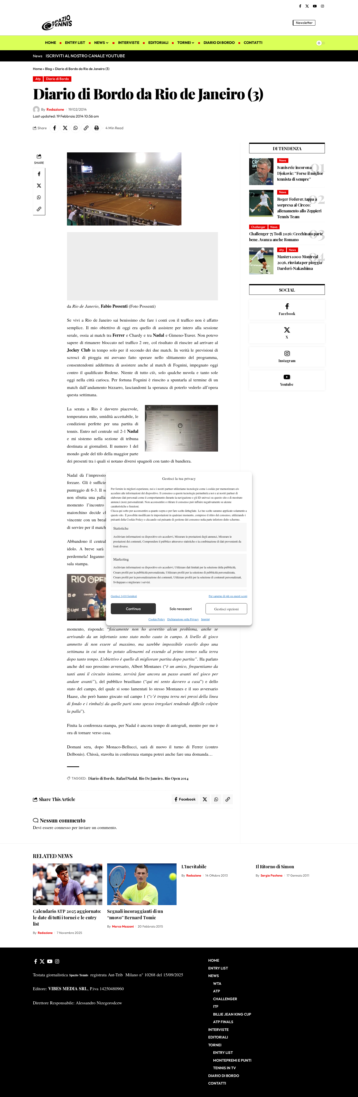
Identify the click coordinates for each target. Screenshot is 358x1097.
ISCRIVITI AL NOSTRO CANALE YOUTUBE (85, 55)
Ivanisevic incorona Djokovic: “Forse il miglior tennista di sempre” (300, 173)
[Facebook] (300, 6)
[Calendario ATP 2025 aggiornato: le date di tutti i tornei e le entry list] (67, 884)
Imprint (205, 619)
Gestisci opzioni (226, 608)
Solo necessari (181, 608)
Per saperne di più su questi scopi (228, 596)
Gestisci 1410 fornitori (124, 596)
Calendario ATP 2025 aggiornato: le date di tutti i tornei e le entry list (67, 917)
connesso (63, 827)
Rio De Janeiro (151, 778)
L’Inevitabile (194, 867)
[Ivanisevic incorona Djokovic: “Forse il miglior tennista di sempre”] (261, 171)
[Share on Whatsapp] (75, 128)
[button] (321, 22)
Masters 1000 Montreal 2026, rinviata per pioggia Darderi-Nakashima (299, 262)
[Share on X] (65, 128)
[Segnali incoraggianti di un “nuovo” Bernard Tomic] (142, 884)
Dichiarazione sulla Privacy (183, 619)
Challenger (258, 227)
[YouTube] (315, 6)
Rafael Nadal (126, 778)
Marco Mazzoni (123, 926)
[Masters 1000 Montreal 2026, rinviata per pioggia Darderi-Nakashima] (261, 260)
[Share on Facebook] (54, 128)
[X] (307, 6)
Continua (133, 608)
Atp (38, 79)
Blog (48, 69)
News (282, 160)
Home (37, 69)
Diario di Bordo (57, 79)
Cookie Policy (157, 619)
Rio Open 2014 (176, 778)
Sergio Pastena (272, 875)
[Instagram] (322, 6)
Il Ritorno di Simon (275, 867)
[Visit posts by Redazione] (36, 109)
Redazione (55, 109)
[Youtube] (287, 380)
